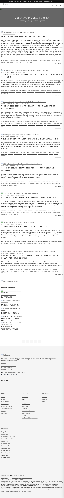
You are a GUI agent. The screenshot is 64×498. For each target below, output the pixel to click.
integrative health (46, 271)
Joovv (14, 212)
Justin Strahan (14, 211)
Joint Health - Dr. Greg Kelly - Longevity (10, 319)
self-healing (12, 183)
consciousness (56, 92)
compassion (4, 183)
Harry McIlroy (23, 60)
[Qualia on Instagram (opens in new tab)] (4, 381)
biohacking (15, 125)
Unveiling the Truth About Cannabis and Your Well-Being (29, 139)
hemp (24, 154)
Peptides (8, 125)
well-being (13, 243)
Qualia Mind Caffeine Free (8, 436)
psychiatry (16, 271)
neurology (30, 92)
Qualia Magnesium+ (6, 453)
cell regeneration (40, 92)
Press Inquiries (5, 401)
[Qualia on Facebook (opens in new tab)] (1, 381)
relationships (56, 182)
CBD (20, 62)
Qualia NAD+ (4, 441)
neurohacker (12, 185)
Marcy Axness (23, 90)
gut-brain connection (14, 269)
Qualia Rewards (26, 413)
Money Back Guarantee (28, 411)
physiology (4, 185)
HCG (61, 123)
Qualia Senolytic (5, 443)
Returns (24, 415)
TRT (35, 121)
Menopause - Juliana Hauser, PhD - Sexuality (10, 313)
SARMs (3, 125)
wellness (29, 62)
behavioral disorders (42, 269)
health (24, 62)
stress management (33, 123)
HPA (45, 125)
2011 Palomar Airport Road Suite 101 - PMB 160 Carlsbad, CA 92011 (8, 367)
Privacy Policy (5, 404)
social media (4, 93)
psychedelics (5, 62)
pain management (43, 154)
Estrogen (13, 121)
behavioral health (23, 182)
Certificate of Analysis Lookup (30, 418)
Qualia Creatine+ (5, 450)
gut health (24, 269)
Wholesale (4, 413)
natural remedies (32, 154)
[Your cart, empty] (60, 5)
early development (33, 90)
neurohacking (14, 60)
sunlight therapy (6, 212)
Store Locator (25, 406)
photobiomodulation (27, 212)
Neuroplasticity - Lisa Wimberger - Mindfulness (10, 305)
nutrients (9, 271)
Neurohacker (5, 60)
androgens (39, 125)
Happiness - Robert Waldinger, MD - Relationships (8, 296)
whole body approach (40, 243)
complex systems (15, 242)
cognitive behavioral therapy (51, 183)
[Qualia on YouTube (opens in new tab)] (7, 381)
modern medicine (55, 60)
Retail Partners (26, 404)
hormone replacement (7, 123)
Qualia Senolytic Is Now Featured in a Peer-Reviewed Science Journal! (30, 1)
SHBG (41, 123)
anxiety (51, 154)
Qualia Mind (4, 434)
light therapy (23, 211)
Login (23, 399)
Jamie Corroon (31, 152)
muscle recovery (46, 212)
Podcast (44, 397)
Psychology (13, 182)
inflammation (18, 154)
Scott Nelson (5, 211)
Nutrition (4, 269)
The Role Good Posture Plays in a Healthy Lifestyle (26, 226)
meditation (11, 92)
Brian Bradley (5, 242)
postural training (32, 242)
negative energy (22, 183)
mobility (50, 243)
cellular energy (52, 211)
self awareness (46, 182)
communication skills (35, 182)
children (49, 90)
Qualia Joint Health (6, 446)
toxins (3, 271)
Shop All (3, 432)
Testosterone (5, 121)
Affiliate (3, 399)
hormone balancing (21, 123)
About (3, 397)
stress (24, 92)
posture (23, 242)
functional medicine (44, 60)
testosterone (56, 212)
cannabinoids (58, 152)
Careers (3, 411)
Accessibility (25, 408)
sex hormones (48, 123)
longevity (56, 123)
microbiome (32, 269)
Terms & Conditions (6, 408)
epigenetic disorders (34, 271)
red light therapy (33, 211)
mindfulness (56, 90)
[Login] (57, 5)
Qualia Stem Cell (5, 448)
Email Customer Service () (14, 372)
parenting (43, 90)
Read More (58, 63)
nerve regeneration (14, 214)
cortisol (19, 121)
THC (17, 62)
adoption (49, 92)
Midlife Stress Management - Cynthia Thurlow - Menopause (9, 328)
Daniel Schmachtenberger (10, 103)
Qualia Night (4, 455)
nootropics (22, 152)
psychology (23, 271)
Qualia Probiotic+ (6, 457)
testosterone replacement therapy (47, 121)
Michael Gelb (5, 182)
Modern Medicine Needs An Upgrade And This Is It (25, 36)
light (18, 212)
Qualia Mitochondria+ (7, 439)
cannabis (12, 62)
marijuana (10, 154)
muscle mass (31, 125)
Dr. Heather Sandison (9, 34)
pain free (19, 243)
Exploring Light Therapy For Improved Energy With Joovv (29, 197)
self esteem (39, 183)
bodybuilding (23, 125)
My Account (25, 397)
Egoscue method (43, 242)
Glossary (44, 399)
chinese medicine (33, 60)
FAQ (23, 401)
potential (18, 92)
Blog (43, 401)
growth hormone (28, 121)
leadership (4, 92)
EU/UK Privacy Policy (6, 406)
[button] (49, 5)
